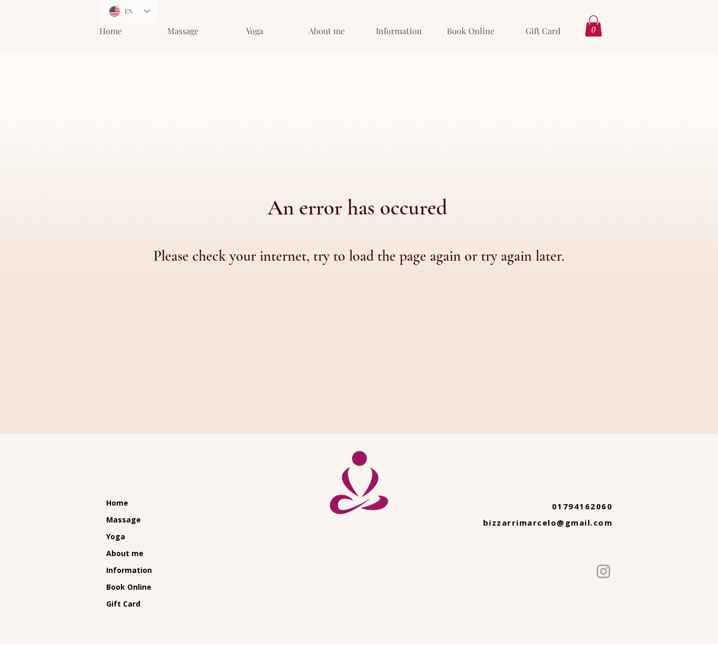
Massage (123, 520)
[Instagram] (603, 571)
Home (117, 503)
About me (124, 553)
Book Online (128, 587)
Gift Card (123, 604)
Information (129, 570)
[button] (593, 26)
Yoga (115, 536)
